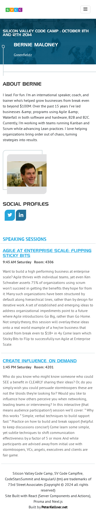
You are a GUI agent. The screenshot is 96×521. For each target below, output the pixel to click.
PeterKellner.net (54, 507)
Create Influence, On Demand (40, 361)
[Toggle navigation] (85, 9)
